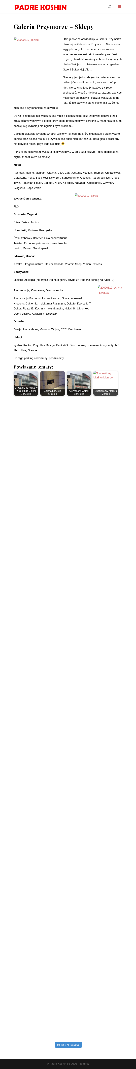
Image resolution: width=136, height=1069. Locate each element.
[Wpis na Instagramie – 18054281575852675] (68, 883)
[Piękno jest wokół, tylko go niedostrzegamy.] (68, 696)
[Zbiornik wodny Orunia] (68, 445)
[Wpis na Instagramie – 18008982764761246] (68, 508)
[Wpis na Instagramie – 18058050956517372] (68, 633)
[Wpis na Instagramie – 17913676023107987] (68, 570)
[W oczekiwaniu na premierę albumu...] (68, 821)
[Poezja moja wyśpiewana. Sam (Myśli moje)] (68, 946)
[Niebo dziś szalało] (68, 758)
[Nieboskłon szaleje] (68, 1008)
